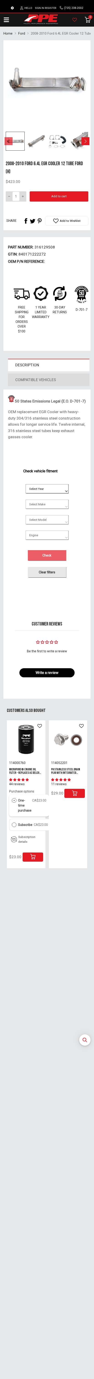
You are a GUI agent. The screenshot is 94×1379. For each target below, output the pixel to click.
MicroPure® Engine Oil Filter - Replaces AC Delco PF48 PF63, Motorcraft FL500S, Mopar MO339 (24, 774)
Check (46, 555)
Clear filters (47, 572)
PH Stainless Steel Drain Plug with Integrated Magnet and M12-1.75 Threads (65, 774)
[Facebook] (26, 221)
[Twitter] (32, 221)
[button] (85, 1040)
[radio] (14, 800)
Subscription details (26, 839)
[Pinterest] (39, 221)
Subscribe (25, 825)
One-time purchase (24, 805)
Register (50, 8)
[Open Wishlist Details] (74, 19)
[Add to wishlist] (39, 726)
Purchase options (21, 791)
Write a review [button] (47, 673)
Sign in (39, 8)
